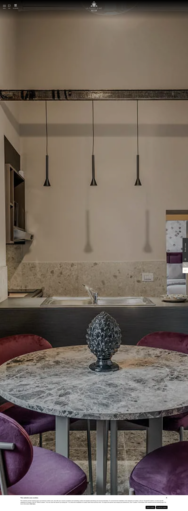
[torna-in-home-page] (94, 6)
